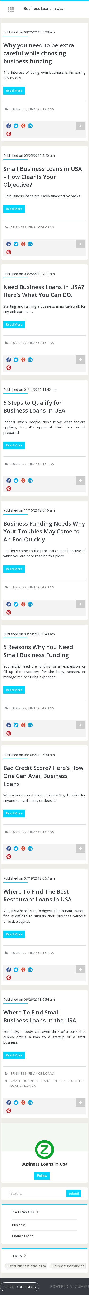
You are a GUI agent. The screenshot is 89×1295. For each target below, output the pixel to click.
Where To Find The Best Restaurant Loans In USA (37, 895)
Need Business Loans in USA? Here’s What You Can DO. (43, 291)
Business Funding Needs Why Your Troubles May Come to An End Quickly (44, 531)
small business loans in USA (38, 1081)
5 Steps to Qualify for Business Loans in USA (34, 406)
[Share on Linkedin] (30, 125)
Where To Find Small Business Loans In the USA (39, 1016)
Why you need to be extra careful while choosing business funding (38, 53)
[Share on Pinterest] (8, 134)
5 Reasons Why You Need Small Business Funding (38, 651)
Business (18, 109)
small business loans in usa (27, 1266)
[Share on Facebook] (8, 125)
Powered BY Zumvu (69, 1286)
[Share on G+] (23, 125)
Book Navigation (11, 10)
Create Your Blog (19, 1287)
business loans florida (69, 1266)
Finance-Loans (41, 109)
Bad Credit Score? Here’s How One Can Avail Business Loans (43, 775)
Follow (42, 1175)
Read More (14, 90)
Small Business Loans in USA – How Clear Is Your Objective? (42, 176)
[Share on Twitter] (16, 125)
